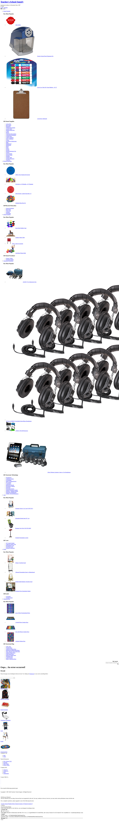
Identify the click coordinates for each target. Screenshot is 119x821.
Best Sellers (8, 125)
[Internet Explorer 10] (19, 802)
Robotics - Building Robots (12, 491)
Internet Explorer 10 (19, 803)
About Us (5, 769)
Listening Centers (10, 478)
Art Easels (8, 596)
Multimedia (8, 145)
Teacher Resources (10, 158)
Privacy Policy (6, 765)
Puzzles (7, 150)
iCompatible (8, 480)
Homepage (31, 673)
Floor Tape (8, 210)
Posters (7, 148)
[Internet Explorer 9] (28, 802)
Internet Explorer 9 (28, 803)
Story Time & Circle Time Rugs (13, 651)
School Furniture (7, 214)
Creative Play (9, 136)
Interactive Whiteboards (11, 492)
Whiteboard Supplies (10, 127)
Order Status (6, 763)
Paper (7, 147)
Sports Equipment (10, 208)
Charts (7, 131)
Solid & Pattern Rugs (10, 652)
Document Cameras (10, 486)
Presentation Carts (10, 545)
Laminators (8, 483)
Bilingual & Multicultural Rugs (13, 650)
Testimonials (6, 773)
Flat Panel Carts (9, 546)
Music (7, 146)
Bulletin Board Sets (10, 130)
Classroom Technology (11, 135)
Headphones (9, 477)
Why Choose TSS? (7, 761)
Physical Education (7, 161)
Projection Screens (10, 488)
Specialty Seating (10, 259)
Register (6, 7)
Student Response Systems (12, 490)
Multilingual (8, 143)
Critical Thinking (9, 137)
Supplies (8, 156)
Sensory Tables (9, 258)
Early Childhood (9, 138)
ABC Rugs (8, 646)
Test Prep (8, 160)
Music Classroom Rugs (11, 659)
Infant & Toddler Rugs (11, 655)
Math (7, 142)
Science (7, 152)
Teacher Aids (9, 157)
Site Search (115, 661)
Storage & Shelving (10, 548)
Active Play (8, 124)
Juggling (8, 212)
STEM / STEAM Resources (12, 493)
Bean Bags (8, 209)
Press (4, 772)
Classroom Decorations (11, 133)
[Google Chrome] (4, 802)
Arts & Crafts (9, 129)
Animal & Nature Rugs (11, 649)
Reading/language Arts (11, 151)
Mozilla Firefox (11, 803)
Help (4, 755)
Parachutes (8, 213)
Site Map (5, 762)
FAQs (4, 756)
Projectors (8, 487)
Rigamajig (8, 126)
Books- (7, 132)
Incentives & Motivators (11, 141)
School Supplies (6, 11)
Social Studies (9, 153)
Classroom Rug (6, 599)
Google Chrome (4, 803)
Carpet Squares (9, 657)
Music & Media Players (11, 481)
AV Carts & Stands (10, 543)
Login (2, 7)
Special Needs (9, 155)
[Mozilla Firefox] (11, 802)
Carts (4, 495)
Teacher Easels (9, 597)
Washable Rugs (9, 656)
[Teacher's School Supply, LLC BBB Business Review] (59, 793)
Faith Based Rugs (10, 654)
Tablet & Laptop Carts (11, 544)
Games (7, 140)
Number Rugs (9, 647)
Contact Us (5, 771)
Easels (4, 549)
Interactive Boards (10, 485)
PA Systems (8, 482)
